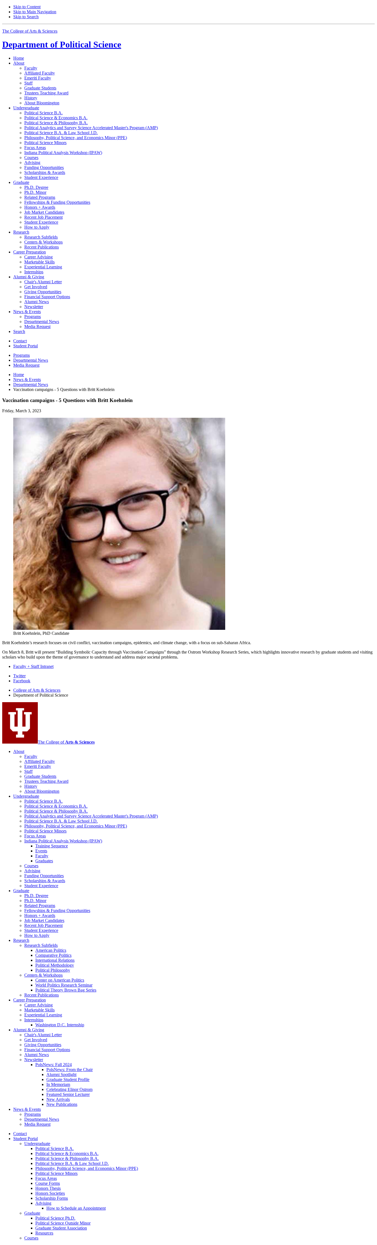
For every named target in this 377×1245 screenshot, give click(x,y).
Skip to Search (26, 16)
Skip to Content (27, 6)
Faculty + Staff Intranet (33, 666)
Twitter (19, 675)
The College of (66, 742)
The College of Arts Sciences (29, 31)
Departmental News (30, 384)
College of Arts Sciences (36, 690)
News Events (27, 379)
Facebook (21, 680)
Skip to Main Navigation (34, 11)
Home (18, 58)
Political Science (61, 44)
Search (19, 331)
